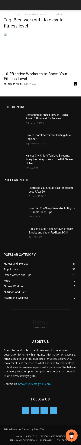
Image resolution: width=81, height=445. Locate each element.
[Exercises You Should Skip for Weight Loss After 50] (15, 194)
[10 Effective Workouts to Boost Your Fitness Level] (40, 51)
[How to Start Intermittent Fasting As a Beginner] (15, 141)
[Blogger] (25, 410)
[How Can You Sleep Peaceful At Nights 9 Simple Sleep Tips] (15, 214)
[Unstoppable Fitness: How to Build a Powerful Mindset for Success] (15, 121)
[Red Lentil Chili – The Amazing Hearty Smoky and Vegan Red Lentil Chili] (15, 235)
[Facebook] (35, 410)
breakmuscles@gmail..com (34, 384)
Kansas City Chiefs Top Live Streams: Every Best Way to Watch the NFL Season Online (50, 159)
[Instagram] (44, 410)
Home (7, 14)
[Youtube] (53, 410)
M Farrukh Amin (13, 83)
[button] (6, 5)
